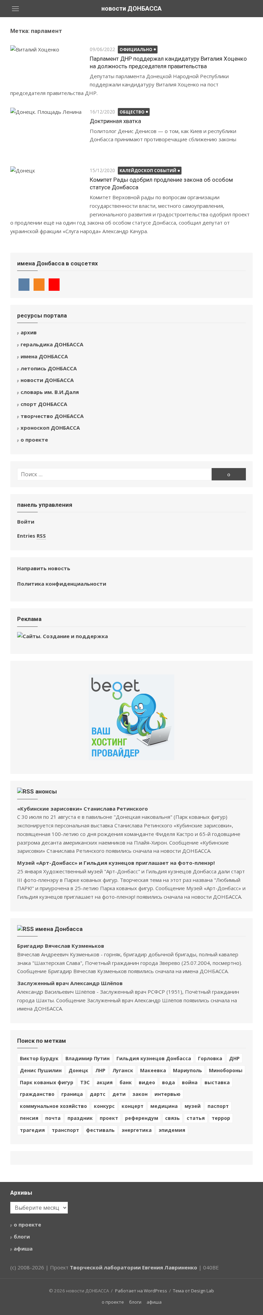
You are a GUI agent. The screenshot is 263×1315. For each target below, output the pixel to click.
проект (109, 1118)
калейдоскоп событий (148, 171)
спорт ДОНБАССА (44, 404)
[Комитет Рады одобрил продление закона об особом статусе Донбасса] (46, 190)
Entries (31, 535)
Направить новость (43, 568)
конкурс (104, 1106)
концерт (132, 1106)
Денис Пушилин (41, 1070)
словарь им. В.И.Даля (50, 391)
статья (196, 1118)
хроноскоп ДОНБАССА (50, 427)
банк (126, 1082)
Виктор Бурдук (39, 1058)
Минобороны (225, 1070)
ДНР (234, 1058)
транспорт (65, 1130)
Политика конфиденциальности (61, 583)
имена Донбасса (59, 928)
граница (72, 1094)
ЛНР (100, 1070)
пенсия (29, 1118)
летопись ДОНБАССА (49, 368)
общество (132, 112)
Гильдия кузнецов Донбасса (153, 1058)
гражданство (37, 1094)
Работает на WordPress (141, 1291)
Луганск (122, 1070)
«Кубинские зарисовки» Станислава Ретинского (82, 808)
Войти (25, 521)
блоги (22, 1236)
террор (221, 1118)
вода (168, 1082)
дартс (97, 1094)
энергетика (137, 1130)
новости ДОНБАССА (131, 8)
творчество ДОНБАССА (52, 416)
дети (119, 1094)
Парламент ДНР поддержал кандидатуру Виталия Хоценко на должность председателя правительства (168, 62)
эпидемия (172, 1130)
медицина (164, 1106)
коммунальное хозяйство (53, 1106)
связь (172, 1118)
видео (147, 1082)
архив (29, 332)
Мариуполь (187, 1070)
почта (53, 1118)
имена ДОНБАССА (44, 356)
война (190, 1082)
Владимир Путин (87, 1058)
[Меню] (15, 8)
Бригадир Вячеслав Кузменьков (60, 945)
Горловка (210, 1058)
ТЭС (85, 1082)
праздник (80, 1118)
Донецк (78, 1070)
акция (105, 1082)
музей (193, 1106)
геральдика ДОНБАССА (52, 344)
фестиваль (100, 1130)
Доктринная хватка (115, 121)
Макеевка (153, 1070)
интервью (167, 1094)
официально (136, 49)
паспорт (218, 1106)
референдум (141, 1118)
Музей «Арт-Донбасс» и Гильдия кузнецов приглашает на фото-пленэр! (116, 862)
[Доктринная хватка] (46, 132)
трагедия (32, 1130)
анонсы (46, 791)
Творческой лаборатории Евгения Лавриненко (133, 1267)
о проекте (34, 439)
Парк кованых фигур (46, 1082)
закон (140, 1094)
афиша (23, 1248)
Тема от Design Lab (193, 1291)
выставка (217, 1082)
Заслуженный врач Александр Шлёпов (70, 983)
